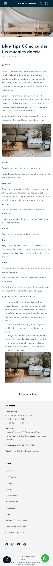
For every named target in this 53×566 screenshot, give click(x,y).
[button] (5, 4)
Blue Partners (11, 495)
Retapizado (10, 508)
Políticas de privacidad (15, 526)
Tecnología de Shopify (36, 562)
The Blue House (21, 562)
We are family (11, 501)
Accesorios (10, 470)
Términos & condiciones (16, 520)
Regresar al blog (28, 394)
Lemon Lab (31, 565)
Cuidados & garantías (15, 532)
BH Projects (10, 477)
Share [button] (7, 64)
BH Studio (9, 483)
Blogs (7, 514)
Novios (8, 489)
